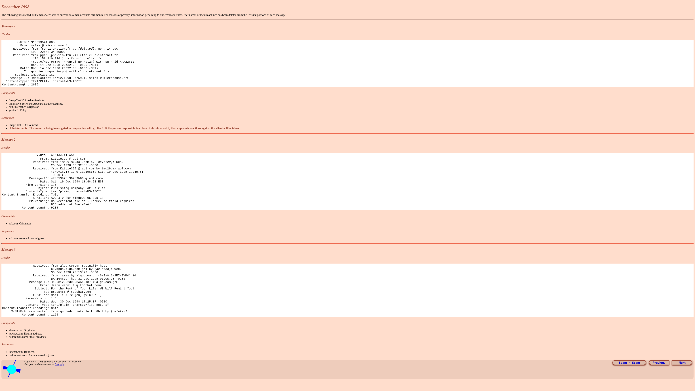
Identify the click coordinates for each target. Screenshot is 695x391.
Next (682, 362)
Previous (659, 362)
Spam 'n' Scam (629, 362)
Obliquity (59, 364)
